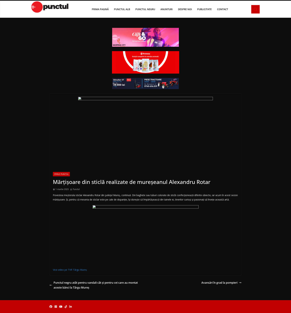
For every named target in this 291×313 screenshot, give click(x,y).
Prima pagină (100, 9)
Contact (222, 9)
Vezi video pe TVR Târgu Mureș (70, 269)
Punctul (76, 189)
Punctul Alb (122, 9)
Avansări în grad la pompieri (219, 282)
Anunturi (166, 9)
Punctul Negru (145, 9)
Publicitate (204, 9)
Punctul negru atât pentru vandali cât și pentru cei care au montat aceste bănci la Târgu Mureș (96, 285)
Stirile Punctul (61, 174)
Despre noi (185, 9)
